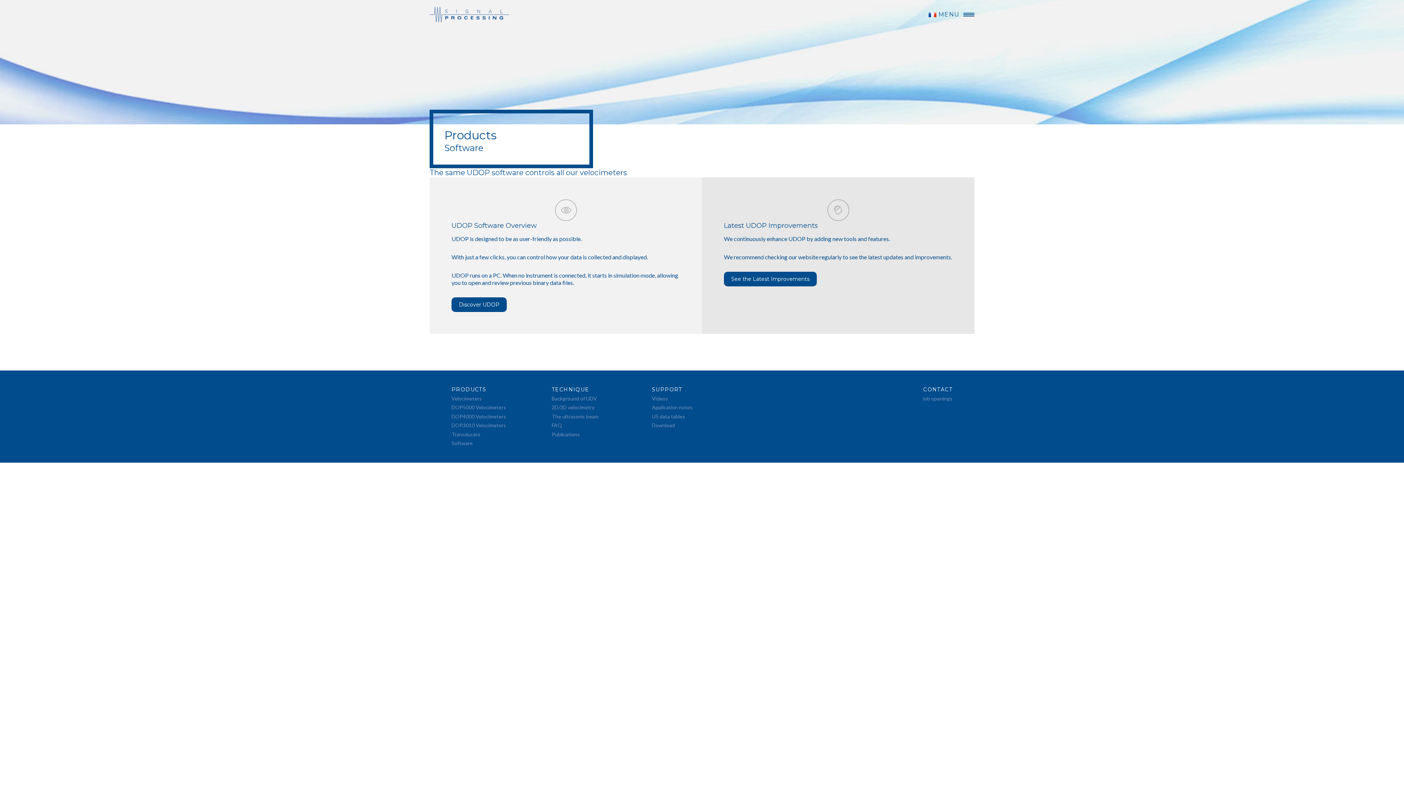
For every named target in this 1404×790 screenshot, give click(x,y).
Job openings (937, 398)
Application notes (672, 407)
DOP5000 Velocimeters (479, 407)
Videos (660, 398)
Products (469, 389)
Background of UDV (574, 398)
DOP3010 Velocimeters (479, 425)
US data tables (668, 416)
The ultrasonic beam (575, 416)
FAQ (557, 425)
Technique (570, 389)
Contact (937, 389)
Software (462, 443)
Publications (566, 434)
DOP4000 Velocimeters (479, 416)
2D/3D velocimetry (573, 407)
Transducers (466, 434)
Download (663, 425)
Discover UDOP (479, 304)
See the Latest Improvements (770, 279)
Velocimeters (467, 398)
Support (667, 389)
